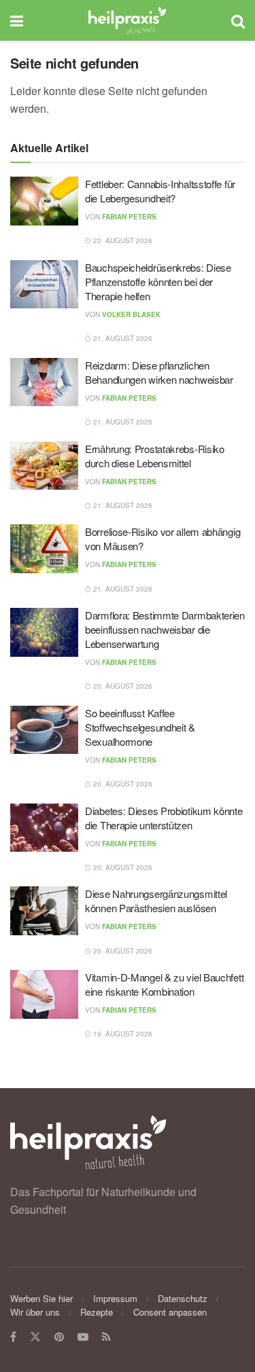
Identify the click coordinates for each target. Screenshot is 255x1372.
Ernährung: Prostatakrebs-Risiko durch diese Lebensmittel (154, 455)
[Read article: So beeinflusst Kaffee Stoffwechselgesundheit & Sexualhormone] (44, 730)
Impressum (115, 1298)
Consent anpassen (170, 1311)
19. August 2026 (121, 1034)
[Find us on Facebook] (13, 1337)
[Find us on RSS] (106, 1337)
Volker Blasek (131, 314)
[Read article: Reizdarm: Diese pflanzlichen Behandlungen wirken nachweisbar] (44, 382)
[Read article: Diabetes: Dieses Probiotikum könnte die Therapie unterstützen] (44, 828)
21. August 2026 (121, 338)
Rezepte (96, 1311)
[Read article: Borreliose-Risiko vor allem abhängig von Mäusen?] (44, 548)
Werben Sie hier (41, 1298)
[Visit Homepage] (127, 20)
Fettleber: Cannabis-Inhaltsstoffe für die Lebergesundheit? (160, 191)
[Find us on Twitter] (35, 1337)
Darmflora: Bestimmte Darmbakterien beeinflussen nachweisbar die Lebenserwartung (165, 629)
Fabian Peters (129, 216)
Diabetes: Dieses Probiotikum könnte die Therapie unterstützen (164, 818)
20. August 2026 (121, 686)
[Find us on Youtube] (83, 1337)
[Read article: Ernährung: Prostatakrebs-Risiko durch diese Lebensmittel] (44, 465)
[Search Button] (238, 20)
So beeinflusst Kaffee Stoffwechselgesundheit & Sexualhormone (140, 727)
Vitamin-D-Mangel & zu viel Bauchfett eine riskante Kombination (164, 984)
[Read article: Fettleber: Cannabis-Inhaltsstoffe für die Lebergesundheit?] (44, 201)
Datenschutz (182, 1298)
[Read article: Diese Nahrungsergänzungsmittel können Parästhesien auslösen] (44, 910)
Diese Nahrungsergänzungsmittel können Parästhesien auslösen (156, 900)
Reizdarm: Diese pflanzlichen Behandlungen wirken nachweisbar (159, 372)
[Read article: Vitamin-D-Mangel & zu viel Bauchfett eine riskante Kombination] (44, 994)
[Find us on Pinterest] (59, 1337)
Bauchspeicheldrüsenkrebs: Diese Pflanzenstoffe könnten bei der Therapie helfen (158, 281)
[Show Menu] (16, 20)
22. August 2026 (121, 240)
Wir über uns (35, 1311)
